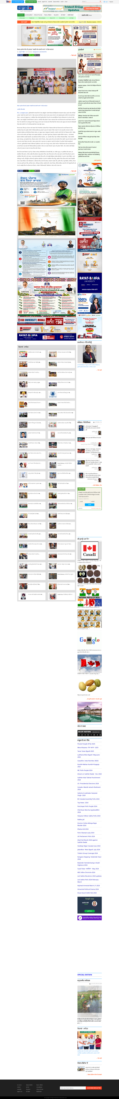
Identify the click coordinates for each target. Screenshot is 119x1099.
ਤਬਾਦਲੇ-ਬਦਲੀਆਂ (28, 15)
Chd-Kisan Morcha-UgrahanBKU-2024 (88, 811)
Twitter (26, 55)
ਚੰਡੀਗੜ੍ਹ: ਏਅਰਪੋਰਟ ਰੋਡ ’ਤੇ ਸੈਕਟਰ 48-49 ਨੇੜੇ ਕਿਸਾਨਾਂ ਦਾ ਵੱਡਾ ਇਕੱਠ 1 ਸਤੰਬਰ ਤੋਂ (88, 116)
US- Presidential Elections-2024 (88, 783)
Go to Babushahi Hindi (31, 1)
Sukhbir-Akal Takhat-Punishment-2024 (89, 779)
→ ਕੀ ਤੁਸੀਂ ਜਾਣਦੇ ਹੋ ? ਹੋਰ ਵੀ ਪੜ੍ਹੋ (94, 699)
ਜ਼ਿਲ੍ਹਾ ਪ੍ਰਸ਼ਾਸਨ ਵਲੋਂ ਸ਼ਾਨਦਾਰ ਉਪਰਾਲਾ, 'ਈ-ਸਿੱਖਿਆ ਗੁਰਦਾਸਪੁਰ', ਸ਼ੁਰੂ (89, 127)
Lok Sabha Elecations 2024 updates (89, 876)
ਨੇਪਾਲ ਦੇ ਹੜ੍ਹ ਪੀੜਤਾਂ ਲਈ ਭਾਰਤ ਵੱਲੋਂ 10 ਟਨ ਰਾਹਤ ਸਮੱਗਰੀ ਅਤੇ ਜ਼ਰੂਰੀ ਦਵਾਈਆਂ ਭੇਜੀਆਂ (89, 97)
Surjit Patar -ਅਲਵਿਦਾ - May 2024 (88, 869)
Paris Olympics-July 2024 (85, 833)
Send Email (37, 55)
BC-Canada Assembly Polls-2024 (88, 799)
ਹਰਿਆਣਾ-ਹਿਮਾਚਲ (38, 15)
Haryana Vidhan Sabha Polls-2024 (88, 816)
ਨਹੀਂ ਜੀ (92, 501)
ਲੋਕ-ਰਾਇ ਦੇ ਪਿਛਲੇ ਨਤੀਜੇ (96, 508)
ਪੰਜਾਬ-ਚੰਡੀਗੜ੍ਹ (39, 1083)
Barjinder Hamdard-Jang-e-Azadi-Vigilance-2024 (88, 864)
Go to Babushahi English (17, 1)
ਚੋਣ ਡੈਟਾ (62, 1)
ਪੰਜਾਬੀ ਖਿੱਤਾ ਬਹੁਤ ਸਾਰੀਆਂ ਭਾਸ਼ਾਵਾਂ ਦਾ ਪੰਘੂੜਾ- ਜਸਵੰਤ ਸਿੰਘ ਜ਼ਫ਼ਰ (89, 132)
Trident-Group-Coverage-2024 (87, 853)
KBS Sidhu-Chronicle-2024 (86, 872)
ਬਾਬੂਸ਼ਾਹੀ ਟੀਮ (44, 1)
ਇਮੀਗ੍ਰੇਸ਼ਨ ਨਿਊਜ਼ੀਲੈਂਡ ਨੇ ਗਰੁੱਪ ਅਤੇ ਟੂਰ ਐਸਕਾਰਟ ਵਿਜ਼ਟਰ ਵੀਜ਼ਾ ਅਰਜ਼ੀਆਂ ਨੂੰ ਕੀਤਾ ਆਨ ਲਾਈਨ (89, 81)
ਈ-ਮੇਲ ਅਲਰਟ (22, 18)
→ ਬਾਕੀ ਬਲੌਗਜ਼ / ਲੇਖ (97, 485)
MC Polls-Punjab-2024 (84, 770)
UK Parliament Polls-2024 (86, 836)
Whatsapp (31, 55)
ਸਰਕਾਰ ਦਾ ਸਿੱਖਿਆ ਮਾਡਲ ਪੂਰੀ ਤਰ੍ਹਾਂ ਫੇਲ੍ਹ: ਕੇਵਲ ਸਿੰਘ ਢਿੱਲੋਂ (88, 137)
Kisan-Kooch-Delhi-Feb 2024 (87, 893)
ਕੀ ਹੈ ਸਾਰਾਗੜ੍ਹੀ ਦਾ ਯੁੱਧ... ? (83, 629)
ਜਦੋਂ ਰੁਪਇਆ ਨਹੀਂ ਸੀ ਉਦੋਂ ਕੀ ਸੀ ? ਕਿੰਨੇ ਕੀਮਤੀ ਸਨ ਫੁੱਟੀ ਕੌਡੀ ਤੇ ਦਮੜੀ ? (89, 585)
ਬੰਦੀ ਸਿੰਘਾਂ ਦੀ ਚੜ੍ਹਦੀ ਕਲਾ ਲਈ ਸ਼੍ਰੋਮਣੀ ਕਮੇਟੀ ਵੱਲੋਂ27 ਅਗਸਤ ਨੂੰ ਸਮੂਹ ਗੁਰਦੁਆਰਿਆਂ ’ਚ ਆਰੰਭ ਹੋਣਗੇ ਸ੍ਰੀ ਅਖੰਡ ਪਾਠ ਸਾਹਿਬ (89, 110)
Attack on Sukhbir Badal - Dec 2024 (89, 774)
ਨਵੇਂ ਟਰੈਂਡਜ (71, 18)
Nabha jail (80, 819)
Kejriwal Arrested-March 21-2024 (88, 886)
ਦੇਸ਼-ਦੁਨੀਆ (56, 15)
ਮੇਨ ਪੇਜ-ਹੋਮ (20, 15)
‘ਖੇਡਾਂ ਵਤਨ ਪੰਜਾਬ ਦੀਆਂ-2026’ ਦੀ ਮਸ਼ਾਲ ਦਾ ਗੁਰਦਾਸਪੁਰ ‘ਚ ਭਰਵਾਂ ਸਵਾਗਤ (87, 148)
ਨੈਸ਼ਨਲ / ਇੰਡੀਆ (47, 15)
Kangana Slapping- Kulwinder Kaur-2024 (89, 858)
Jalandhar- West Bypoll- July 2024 (88, 850)
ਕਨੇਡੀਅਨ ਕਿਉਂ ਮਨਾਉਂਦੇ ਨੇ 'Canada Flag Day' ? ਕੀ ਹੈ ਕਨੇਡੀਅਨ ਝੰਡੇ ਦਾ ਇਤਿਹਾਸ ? (89, 561)
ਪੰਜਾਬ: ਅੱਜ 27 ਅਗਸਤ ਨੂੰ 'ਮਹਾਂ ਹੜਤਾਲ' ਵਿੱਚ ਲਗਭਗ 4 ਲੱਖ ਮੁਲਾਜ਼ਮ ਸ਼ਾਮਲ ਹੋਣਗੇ (89, 76)
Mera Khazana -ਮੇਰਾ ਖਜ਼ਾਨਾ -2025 (87, 747)
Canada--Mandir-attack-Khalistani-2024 (89, 788)
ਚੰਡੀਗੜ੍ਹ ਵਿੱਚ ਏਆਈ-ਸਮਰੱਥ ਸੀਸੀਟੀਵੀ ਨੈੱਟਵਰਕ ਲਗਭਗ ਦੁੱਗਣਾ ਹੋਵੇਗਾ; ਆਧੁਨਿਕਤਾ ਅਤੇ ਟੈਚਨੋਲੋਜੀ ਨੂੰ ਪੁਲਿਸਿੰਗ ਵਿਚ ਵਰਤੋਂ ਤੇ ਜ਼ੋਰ (89, 154)
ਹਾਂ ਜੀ (81, 501)
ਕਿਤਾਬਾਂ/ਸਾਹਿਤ (62, 18)
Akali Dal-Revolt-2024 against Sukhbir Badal (87, 841)
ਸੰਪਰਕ (66, 1)
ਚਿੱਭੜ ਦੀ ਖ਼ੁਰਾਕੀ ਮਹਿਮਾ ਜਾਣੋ (83, 695)
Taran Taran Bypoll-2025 (85, 751)
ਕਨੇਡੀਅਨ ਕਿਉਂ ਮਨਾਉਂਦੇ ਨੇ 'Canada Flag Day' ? (88, 673)
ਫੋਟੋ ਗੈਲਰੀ (63, 15)
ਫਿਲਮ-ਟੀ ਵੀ (52, 18)
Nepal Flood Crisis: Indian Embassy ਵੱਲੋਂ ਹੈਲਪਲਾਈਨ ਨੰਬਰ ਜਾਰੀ (88, 91)
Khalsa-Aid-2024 (82, 829)
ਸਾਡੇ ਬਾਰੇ (39, 1)
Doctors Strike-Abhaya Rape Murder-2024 (87, 824)
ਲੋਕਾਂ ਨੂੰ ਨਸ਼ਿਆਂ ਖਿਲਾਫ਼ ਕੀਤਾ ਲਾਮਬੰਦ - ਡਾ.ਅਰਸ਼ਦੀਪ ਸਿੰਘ (89, 143)
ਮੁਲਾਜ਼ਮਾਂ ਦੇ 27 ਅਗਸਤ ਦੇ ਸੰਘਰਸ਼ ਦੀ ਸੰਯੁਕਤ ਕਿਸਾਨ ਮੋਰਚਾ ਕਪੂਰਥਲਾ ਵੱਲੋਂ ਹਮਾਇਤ (89, 122)
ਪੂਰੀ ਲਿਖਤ (89, 911)
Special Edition (84, 975)
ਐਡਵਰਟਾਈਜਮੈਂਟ (56, 1)
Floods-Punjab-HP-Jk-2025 (86, 744)
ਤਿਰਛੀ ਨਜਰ (31, 18)
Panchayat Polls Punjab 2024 (87, 806)
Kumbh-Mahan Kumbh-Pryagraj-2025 (88, 765)
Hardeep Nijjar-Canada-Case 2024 (88, 846)
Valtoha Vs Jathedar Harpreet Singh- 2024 (87, 794)
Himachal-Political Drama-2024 (88, 889)
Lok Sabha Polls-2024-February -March (88, 881)
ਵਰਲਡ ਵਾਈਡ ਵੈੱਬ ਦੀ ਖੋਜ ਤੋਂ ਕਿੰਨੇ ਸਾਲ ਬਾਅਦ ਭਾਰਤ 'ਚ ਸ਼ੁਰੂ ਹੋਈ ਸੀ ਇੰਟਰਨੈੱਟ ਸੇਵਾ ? (89, 651)
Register (111, 1)
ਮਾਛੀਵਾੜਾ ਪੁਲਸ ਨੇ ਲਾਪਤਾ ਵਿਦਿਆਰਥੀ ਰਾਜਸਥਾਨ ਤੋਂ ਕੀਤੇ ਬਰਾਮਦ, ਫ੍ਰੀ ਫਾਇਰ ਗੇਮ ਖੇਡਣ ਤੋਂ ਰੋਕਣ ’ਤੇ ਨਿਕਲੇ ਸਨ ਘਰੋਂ (89, 103)
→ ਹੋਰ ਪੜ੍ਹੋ (99, 370)
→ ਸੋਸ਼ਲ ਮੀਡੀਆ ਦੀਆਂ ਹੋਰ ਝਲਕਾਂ (94, 1070)
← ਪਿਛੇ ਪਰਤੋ (73, 55)
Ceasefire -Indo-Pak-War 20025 (88, 761)
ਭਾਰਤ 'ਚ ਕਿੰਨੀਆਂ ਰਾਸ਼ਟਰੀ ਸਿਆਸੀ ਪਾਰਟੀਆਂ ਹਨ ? (88, 607)
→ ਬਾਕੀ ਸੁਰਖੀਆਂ (97, 160)
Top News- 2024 (82, 803)
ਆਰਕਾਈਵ (50, 1)
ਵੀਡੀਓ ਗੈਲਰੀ (70, 15)
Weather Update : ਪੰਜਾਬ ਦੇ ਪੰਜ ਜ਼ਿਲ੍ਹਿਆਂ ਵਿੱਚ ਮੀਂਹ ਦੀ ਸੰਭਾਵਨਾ (65, 22)
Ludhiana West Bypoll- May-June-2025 (88, 756)
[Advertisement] (89, 395)
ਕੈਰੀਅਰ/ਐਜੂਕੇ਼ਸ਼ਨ (42, 18)
